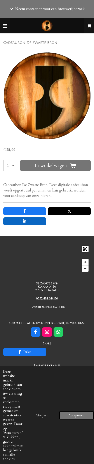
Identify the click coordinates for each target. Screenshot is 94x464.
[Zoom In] (85, 262)
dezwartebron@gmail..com (47, 307)
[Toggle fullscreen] (85, 249)
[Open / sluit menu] (5, 25)
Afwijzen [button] (42, 415)
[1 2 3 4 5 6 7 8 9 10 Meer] (10, 165)
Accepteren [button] (76, 415)
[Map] (47, 258)
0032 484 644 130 (47, 298)
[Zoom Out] (85, 268)
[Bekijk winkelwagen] (89, 25)
